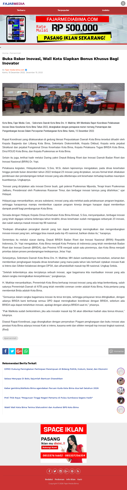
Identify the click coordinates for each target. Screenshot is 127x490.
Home (5, 53)
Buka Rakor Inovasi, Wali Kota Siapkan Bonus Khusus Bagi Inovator (60, 60)
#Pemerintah (10, 338)
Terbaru (21, 10)
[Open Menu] (123, 3)
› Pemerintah (15, 53)
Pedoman (59, 479)
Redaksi (49, 479)
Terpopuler (63, 10)
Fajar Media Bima (71, 483)
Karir (79, 479)
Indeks (105, 10)
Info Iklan (70, 479)
